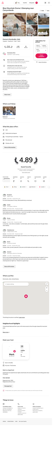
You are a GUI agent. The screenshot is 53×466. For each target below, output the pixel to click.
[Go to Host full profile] (16, 351)
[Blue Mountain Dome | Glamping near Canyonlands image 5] (43, 30)
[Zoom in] (46, 287)
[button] (41, 50)
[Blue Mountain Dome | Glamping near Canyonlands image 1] (14, 24)
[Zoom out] (46, 290)
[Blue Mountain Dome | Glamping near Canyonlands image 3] (32, 30)
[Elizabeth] (4, 195)
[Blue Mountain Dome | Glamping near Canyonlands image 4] (43, 19)
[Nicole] (4, 219)
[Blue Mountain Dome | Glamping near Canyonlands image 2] (32, 19)
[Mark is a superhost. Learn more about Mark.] (4, 53)
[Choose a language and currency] (45, 2)
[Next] (49, 187)
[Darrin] (4, 242)
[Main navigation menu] (49, 2)
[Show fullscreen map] (46, 284)
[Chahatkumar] (4, 230)
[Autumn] (4, 252)
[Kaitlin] (4, 205)
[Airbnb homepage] (3, 3)
